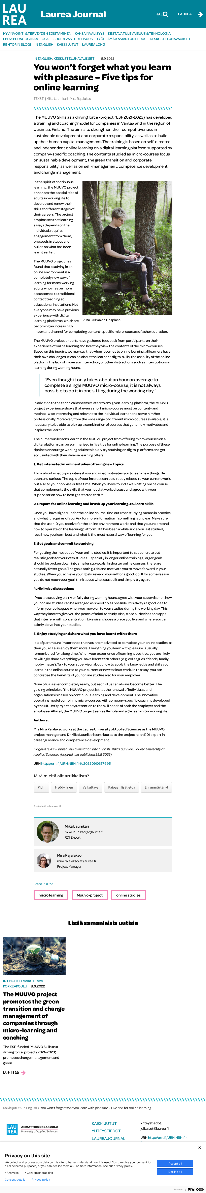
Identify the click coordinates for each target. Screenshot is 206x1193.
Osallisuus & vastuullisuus (67, 38)
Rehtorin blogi (17, 44)
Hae (159, 14)
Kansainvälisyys (89, 33)
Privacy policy (41, 1179)
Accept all (175, 1163)
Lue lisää (11, 1072)
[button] (41, 787)
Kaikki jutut (67, 44)
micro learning (51, 895)
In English (44, 44)
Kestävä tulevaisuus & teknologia (139, 33)
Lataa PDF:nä (44, 883)
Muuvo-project (90, 895)
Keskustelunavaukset (170, 38)
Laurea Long (93, 44)
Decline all (175, 1171)
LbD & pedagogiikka (20, 38)
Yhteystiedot (106, 1131)
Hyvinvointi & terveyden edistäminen (37, 33)
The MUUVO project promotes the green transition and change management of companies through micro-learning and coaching (34, 1016)
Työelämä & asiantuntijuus (121, 38)
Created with (46, 806)
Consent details (15, 1179)
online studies (128, 895)
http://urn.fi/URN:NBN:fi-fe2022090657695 (76, 763)
